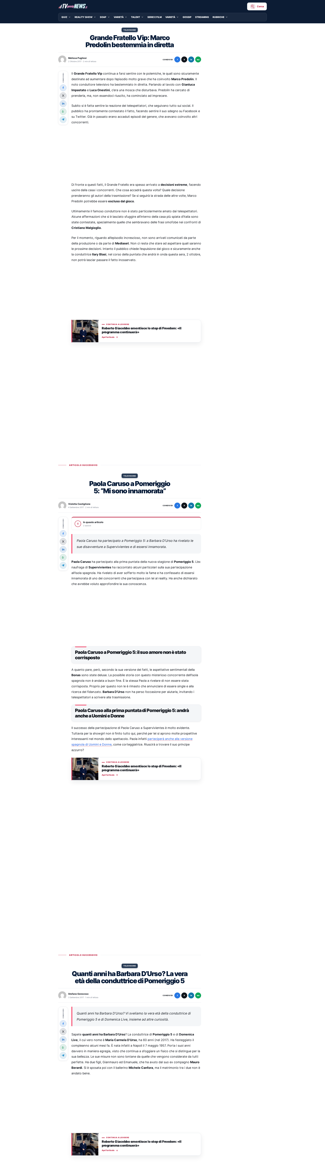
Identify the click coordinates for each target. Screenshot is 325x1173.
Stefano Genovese (78, 993)
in (191, 60)
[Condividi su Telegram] (63, 119)
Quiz (64, 17)
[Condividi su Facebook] (63, 87)
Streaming (202, 17)
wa (198, 60)
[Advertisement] (136, 153)
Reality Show (83, 17)
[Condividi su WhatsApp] (63, 111)
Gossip (187, 17)
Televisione (129, 30)
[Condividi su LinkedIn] (63, 103)
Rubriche (218, 17)
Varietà (119, 17)
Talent (135, 17)
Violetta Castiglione (79, 504)
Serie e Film (154, 17)
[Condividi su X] (63, 95)
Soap (103, 17)
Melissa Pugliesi (77, 58)
